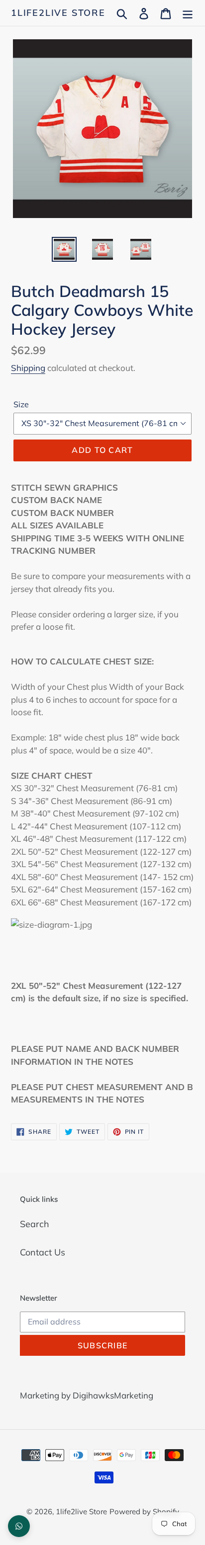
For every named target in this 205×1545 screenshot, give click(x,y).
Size (21, 404)
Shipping (28, 368)
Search (34, 1224)
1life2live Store (58, 12)
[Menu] (188, 12)
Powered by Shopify (144, 1511)
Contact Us (42, 1252)
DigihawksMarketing (113, 1395)
